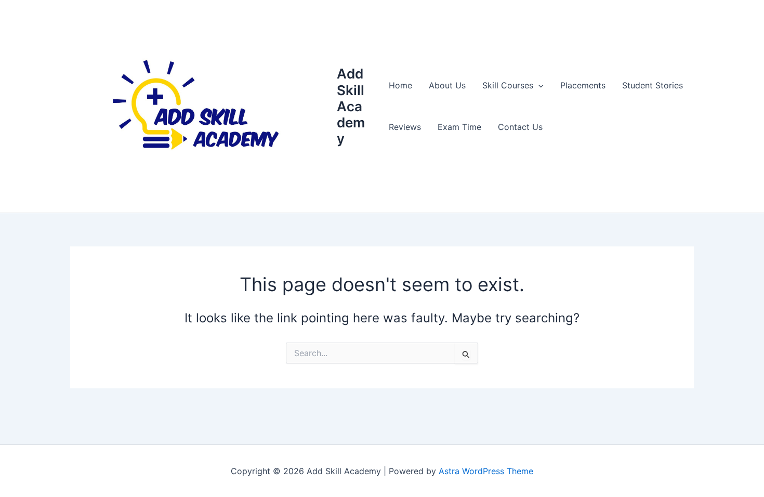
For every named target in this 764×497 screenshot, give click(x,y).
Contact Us (520, 127)
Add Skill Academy (351, 106)
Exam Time (459, 127)
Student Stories (652, 85)
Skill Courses (507, 85)
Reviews (405, 127)
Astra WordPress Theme (486, 471)
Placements (582, 85)
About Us (447, 85)
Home (400, 85)
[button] (538, 85)
